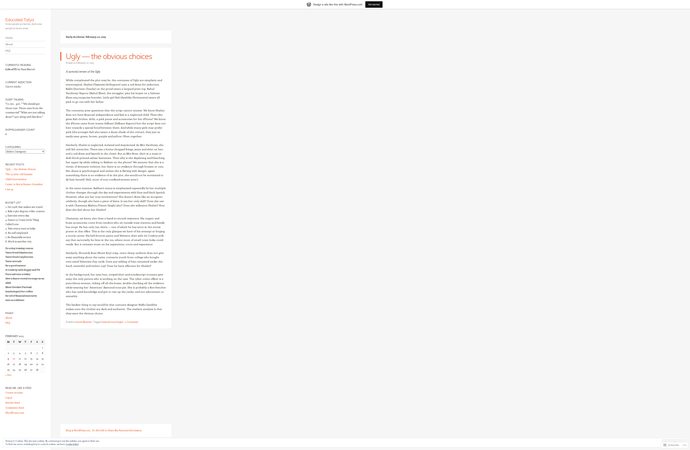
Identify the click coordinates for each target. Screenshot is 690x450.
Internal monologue (112, 321)
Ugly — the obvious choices (109, 56)
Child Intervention (15, 179)
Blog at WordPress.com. (78, 430)
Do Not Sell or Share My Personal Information (117, 430)
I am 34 (9, 189)
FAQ (7, 50)
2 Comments (131, 321)
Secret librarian (83, 321)
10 (14, 358)
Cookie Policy (72, 444)
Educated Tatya (19, 19)
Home (9, 37)
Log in (8, 397)
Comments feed (14, 407)
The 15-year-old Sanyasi (18, 174)
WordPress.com (14, 412)
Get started (374, 4)
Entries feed (12, 402)
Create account (14, 392)
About (9, 44)
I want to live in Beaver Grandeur (24, 184)
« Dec (8, 375)
